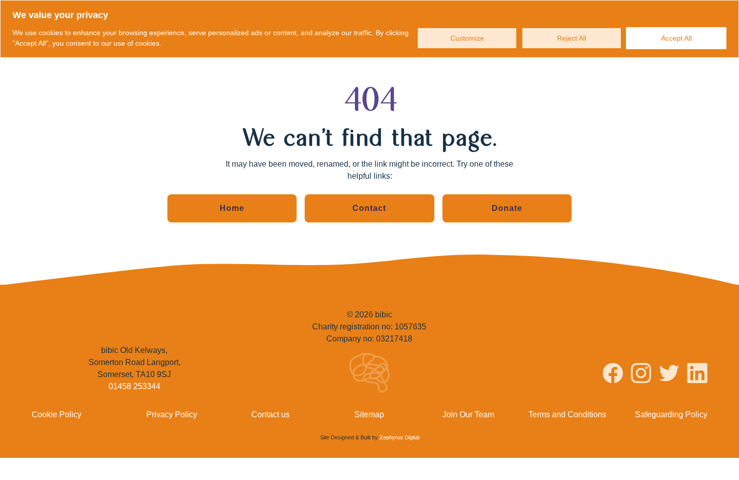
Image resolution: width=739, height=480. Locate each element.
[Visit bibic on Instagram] (641, 375)
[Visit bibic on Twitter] (669, 375)
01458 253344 (134, 386)
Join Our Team (468, 414)
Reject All (571, 38)
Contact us (270, 414)
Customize (467, 38)
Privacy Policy (171, 414)
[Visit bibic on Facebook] (613, 375)
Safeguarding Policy (671, 414)
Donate (507, 208)
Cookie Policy (56, 414)
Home (232, 208)
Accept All (676, 38)
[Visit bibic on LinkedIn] (697, 375)
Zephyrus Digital (399, 437)
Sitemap (369, 414)
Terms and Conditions (567, 414)
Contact (369, 208)
